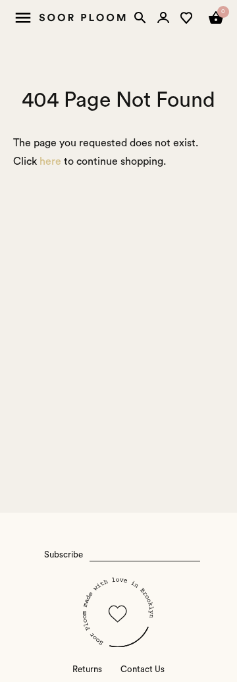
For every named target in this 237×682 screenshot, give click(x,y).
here (50, 161)
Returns (87, 669)
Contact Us (142, 669)
